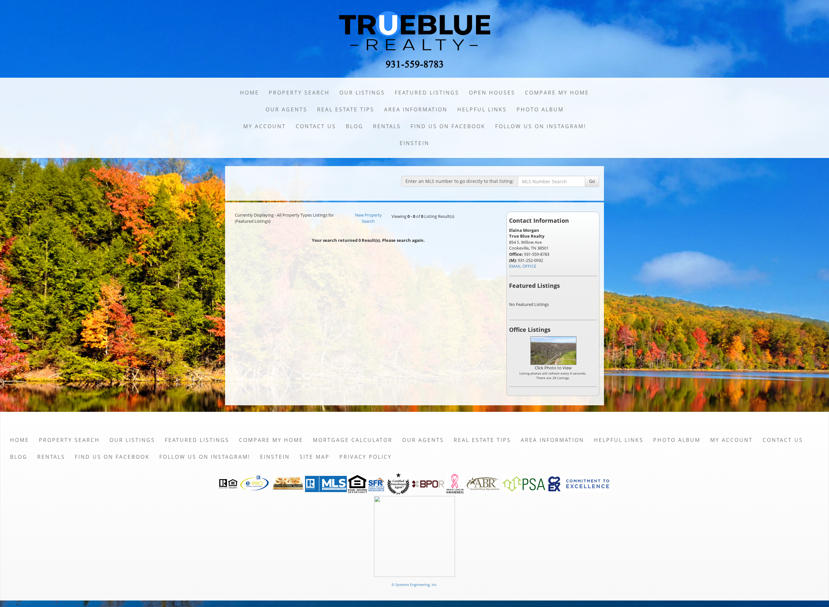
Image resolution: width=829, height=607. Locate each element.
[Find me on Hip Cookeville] (414, 536)
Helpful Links (482, 109)
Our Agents (286, 109)
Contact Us (316, 126)
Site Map (315, 456)
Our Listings (362, 92)
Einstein (414, 143)
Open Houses (492, 92)
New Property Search (368, 218)
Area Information (416, 109)
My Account (264, 126)
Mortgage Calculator (352, 440)
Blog (354, 126)
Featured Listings (427, 92)
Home (249, 92)
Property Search (299, 92)
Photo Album (540, 109)
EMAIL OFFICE (522, 266)
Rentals (387, 126)
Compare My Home (557, 92)
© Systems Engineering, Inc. (414, 584)
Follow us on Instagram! (540, 126)
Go (592, 181)
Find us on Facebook (448, 126)
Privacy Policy (365, 456)
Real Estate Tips (345, 109)
